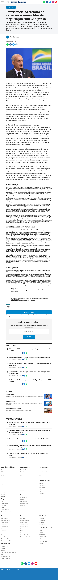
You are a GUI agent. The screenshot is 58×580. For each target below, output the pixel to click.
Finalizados (22, 505)
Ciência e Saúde (4, 486)
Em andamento (23, 501)
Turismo (3, 494)
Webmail (41, 478)
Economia (3, 478)
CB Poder (41, 522)
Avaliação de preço (24, 526)
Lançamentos (4, 524)
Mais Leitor (41, 493)
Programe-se (42, 485)
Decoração (3, 532)
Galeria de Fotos (4, 534)
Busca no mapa (4, 522)
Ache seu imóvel (4, 518)
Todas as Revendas (24, 534)
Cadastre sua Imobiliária (6, 540)
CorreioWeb (43, 467)
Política (2, 474)
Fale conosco (23, 492)
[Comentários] (16, 45)
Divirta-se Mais (44, 481)
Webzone (41, 476)
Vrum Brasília (42, 524)
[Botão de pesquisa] (8, 2)
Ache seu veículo (23, 518)
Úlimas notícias (4, 526)
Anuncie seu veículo (24, 520)
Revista (41, 532)
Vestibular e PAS (23, 484)
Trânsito (3, 496)
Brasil (2, 476)
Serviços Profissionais (5, 556)
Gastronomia (42, 474)
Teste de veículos (24, 524)
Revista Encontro (45, 527)
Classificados (5, 543)
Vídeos (21, 528)
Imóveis (3, 548)
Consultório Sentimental (44, 471)
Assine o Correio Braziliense (7, 511)
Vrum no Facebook (24, 532)
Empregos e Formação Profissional (8, 552)
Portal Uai (41, 543)
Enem (21, 478)
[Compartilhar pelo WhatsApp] (26, 353)
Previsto (22, 499)
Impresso (4, 499)
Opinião (3, 488)
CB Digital (3, 505)
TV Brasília (43, 516)
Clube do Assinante (5, 509)
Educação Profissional (25, 488)
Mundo (2, 480)
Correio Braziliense (8, 467)
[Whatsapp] (7, 45)
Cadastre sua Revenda (25, 536)
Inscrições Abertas (24, 503)
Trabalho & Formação (25, 474)
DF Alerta (41, 518)
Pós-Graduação (23, 490)
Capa (2, 469)
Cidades (3, 471)
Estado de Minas (43, 541)
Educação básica (23, 469)
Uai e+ (40, 545)
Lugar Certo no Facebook (6, 536)
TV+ (40, 491)
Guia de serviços (4, 528)
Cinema (41, 483)
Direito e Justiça (4, 503)
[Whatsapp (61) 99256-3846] (44, 2)
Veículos (3, 550)
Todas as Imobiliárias (5, 538)
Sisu (21, 486)
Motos (21, 530)
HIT (40, 489)
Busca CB (3, 507)
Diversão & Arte (4, 482)
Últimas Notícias (23, 480)
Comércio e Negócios (5, 558)
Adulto (2, 554)
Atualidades (42, 534)
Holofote (3, 490)
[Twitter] (13, 45)
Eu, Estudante (25, 467)
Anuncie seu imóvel (5, 520)
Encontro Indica (42, 536)
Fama (40, 469)
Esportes (3, 484)
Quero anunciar (4, 546)
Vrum (22, 516)
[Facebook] (47, 2)
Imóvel (3, 516)
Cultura (22, 482)
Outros (41, 539)
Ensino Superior (23, 471)
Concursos (24, 495)
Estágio (22, 476)
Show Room (3, 530)
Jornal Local (42, 520)
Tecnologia (3, 492)
